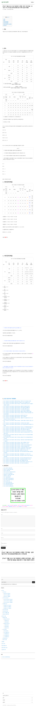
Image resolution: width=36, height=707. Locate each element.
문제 (4, 20)
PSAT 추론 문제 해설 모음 (8, 482)
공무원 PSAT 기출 (15, 506)
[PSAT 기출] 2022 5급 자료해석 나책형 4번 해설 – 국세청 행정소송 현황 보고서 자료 (17, 459)
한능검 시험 (5, 617)
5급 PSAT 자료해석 (21, 505)
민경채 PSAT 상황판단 (7, 606)
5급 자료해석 (4, 505)
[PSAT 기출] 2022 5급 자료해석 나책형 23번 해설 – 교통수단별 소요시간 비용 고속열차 (18, 428)
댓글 (2, 514)
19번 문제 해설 (5, 22)
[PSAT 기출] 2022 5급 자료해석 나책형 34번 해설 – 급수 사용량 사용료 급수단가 (16, 408)
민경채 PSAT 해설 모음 (7, 475)
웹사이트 (2, 537)
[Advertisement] (18, 13)
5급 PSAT (15, 505)
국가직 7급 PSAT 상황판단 (8, 600)
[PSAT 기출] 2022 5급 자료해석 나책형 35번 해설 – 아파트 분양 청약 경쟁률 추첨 (17, 407)
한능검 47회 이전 (6, 623)
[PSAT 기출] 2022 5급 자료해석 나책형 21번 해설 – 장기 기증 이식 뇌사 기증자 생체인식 (18, 430)
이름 (1, 528)
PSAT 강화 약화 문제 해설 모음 (8, 483)
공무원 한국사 (5, 638)
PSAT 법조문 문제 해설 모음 (8, 484)
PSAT (9, 505)
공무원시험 (10, 506)
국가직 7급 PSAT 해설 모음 (8, 473)
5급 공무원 (12, 505)
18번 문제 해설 (5, 21)
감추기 (8, 17)
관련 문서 (5, 25)
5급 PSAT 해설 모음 (7, 470)
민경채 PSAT (5, 603)
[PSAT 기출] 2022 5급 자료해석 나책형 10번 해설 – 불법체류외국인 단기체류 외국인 (17, 448)
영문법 (3, 641)
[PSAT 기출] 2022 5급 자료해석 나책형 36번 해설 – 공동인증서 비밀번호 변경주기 (17, 406)
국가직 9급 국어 (5, 609)
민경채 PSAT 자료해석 (7, 608)
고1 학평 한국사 (6, 636)
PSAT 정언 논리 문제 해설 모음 (8, 479)
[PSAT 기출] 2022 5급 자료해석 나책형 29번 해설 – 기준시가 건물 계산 (15, 416)
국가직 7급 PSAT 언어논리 (8, 599)
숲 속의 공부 (5, 2)
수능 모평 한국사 (6, 632)
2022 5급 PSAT (27, 505)
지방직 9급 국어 (5, 611)
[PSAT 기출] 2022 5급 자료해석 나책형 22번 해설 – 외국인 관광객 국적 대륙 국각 (17, 429)
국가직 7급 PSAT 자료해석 (8, 602)
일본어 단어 (4, 649)
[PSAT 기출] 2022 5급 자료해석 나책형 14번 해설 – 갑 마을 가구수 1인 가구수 (16, 443)
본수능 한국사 (6, 630)
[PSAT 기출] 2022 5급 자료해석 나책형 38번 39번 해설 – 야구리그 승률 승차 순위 (17, 402)
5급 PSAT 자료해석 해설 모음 (8, 469)
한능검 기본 (7, 620)
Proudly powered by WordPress (11, 705)
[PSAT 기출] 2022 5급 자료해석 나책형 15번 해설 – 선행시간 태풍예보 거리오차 (16, 442)
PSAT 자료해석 (24, 506)
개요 (4, 19)
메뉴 (33, 2)
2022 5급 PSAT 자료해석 (10, 398)
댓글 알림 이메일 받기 (4, 543)
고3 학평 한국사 (6, 633)
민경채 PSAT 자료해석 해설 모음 (9, 474)
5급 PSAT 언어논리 (7, 593)
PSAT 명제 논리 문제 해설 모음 (8, 478)
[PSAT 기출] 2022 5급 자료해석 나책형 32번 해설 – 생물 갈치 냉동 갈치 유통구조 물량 (17, 411)
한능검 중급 (7, 626)
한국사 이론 (5, 639)
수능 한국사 (5, 629)
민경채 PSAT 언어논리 (7, 605)
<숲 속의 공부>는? (6, 695)
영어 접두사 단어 (4, 647)
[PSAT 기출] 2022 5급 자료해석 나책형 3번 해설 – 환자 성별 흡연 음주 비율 (16, 460)
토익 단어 (3, 643)
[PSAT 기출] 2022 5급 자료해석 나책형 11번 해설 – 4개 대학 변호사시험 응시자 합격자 (18, 447)
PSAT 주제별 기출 (6, 612)
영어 (3, 697)
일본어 (4, 702)
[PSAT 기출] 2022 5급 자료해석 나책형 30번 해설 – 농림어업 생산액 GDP (15, 415)
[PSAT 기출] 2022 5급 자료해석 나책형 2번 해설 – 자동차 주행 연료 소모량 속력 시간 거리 (18, 461)
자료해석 (20, 506)
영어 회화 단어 (4, 645)
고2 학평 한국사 (6, 635)
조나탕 (5, 9)
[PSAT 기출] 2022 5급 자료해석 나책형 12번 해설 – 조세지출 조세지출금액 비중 (16, 446)
